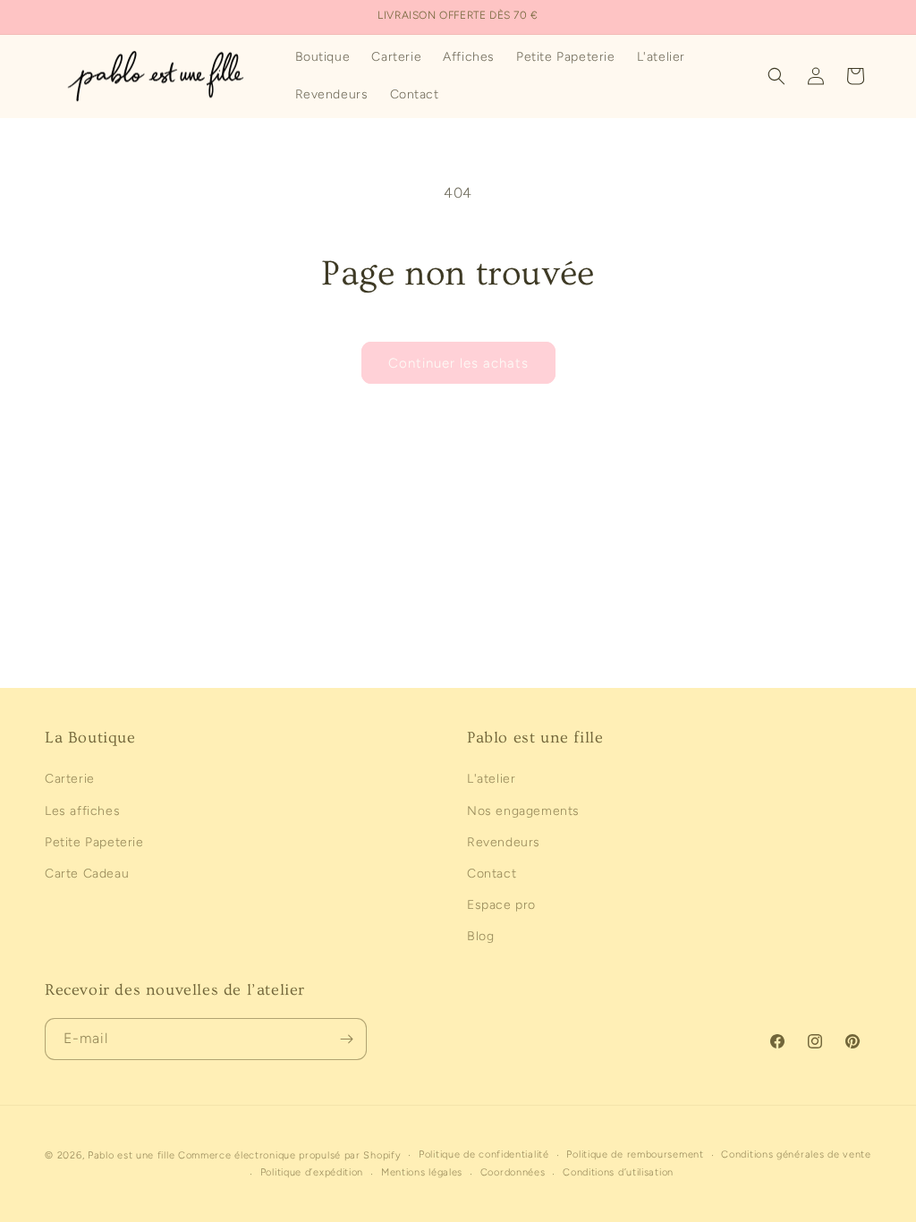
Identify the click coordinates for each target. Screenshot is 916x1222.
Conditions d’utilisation (618, 1172)
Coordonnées (513, 1172)
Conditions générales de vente (795, 1154)
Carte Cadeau (87, 873)
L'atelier (491, 778)
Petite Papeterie (94, 842)
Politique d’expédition (311, 1172)
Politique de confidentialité (484, 1154)
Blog (480, 936)
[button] (776, 76)
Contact (491, 873)
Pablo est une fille (131, 1155)
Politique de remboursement (634, 1154)
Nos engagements (523, 811)
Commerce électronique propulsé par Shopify (289, 1155)
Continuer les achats (458, 363)
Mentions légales (421, 1172)
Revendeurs (503, 842)
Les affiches (82, 811)
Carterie (70, 778)
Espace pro (501, 904)
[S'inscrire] (346, 1039)
